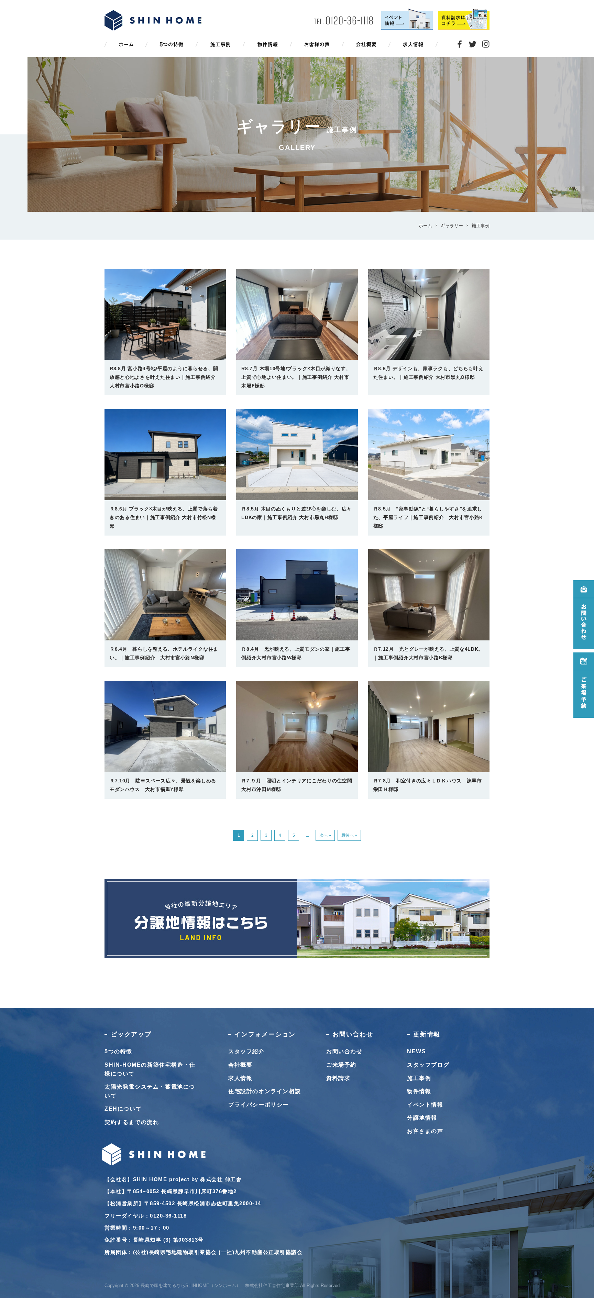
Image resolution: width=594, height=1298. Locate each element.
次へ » (325, 835)
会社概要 (240, 1065)
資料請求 (338, 1078)
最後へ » (349, 835)
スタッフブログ (428, 1065)
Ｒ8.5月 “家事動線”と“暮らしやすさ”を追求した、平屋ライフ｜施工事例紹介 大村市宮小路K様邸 (428, 517)
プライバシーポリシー (258, 1105)
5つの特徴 (118, 1051)
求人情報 (240, 1078)
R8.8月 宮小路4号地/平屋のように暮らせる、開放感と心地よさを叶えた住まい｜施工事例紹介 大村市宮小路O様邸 (164, 377)
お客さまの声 (425, 1131)
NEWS (416, 1051)
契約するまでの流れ (131, 1122)
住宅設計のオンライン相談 (264, 1091)
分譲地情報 (422, 1118)
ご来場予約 (341, 1065)
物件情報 (419, 1091)
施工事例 (419, 1078)
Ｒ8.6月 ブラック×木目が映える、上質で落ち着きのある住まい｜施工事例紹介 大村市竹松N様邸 (164, 517)
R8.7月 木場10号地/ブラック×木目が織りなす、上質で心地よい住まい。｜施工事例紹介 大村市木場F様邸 (296, 377)
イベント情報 (425, 1105)
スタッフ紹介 (246, 1051)
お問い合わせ (344, 1051)
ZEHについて (123, 1109)
